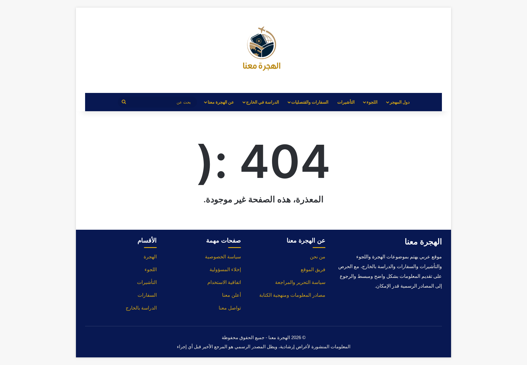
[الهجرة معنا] (263, 50)
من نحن (317, 256)
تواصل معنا (230, 307)
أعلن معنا (231, 295)
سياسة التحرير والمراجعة (300, 282)
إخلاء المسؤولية (225, 269)
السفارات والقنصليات (309, 102)
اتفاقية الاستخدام (224, 282)
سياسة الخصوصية (223, 256)
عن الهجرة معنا (221, 102)
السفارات (147, 295)
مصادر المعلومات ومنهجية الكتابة (292, 295)
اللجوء (372, 102)
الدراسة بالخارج (141, 307)
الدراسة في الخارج (262, 102)
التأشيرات (346, 102)
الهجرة (150, 256)
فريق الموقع (313, 269)
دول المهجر (400, 102)
